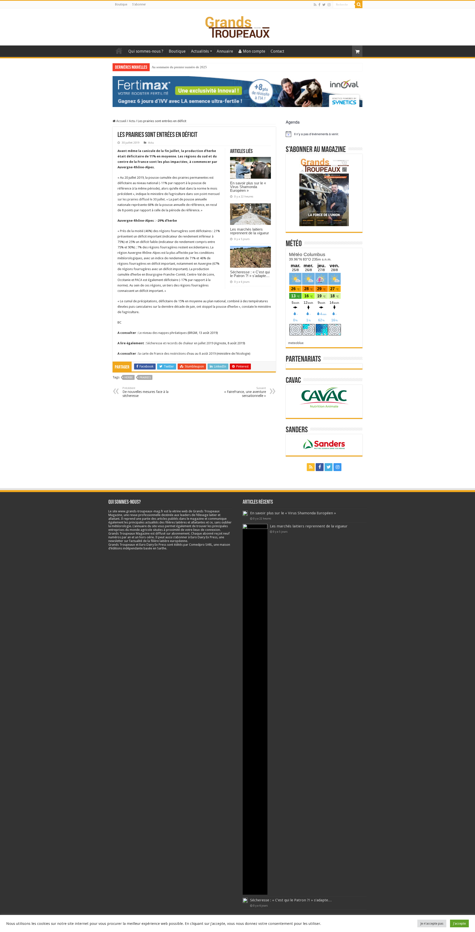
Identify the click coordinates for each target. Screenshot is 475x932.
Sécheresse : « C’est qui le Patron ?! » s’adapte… (250, 274)
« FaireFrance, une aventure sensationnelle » (245, 392)
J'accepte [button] (459, 923)
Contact (277, 51)
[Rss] (315, 5)
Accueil (119, 50)
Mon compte (254, 51)
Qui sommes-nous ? (145, 51)
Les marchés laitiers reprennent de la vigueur (249, 231)
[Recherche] (358, 4)
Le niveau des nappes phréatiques (163, 333)
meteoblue (296, 343)
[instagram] (329, 5)
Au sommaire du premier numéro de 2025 (179, 67)
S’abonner (139, 4)
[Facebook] (319, 5)
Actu (132, 121)
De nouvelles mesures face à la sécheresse (145, 392)
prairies (145, 377)
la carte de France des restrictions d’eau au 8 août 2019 (177, 353)
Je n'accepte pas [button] (431, 923)
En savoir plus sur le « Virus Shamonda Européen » (248, 187)
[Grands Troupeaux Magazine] (238, 26)
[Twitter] (324, 5)
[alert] (324, 134)
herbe (128, 377)
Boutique (121, 4)
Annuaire (225, 51)
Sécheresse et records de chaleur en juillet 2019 (179, 343)
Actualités (200, 51)
